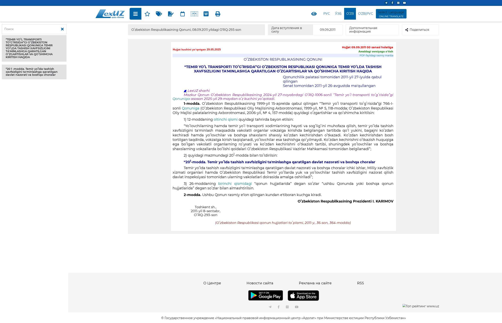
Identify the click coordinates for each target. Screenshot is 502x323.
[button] (34, 48)
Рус (326, 14)
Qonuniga (182, 99)
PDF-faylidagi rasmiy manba (376, 55)
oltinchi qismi (226, 119)
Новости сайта (259, 283)
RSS (360, 283)
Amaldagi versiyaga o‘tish (375, 51)
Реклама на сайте (315, 283)
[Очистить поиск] (62, 29)
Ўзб (338, 14)
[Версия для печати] (218, 14)
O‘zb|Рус (365, 14)
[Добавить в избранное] (147, 14)
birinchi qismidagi (235, 184)
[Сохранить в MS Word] (206, 14)
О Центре (212, 283)
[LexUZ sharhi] (171, 14)
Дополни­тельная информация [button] (363, 29)
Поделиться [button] (419, 30)
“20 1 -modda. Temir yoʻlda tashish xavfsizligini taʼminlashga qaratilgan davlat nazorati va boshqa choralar (32, 72)
